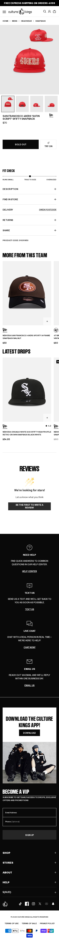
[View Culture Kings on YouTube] (46, 903)
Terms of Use (12, 923)
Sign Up (29, 835)
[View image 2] (22, 104)
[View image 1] (7, 104)
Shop (6, 853)
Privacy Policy (47, 923)
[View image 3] (36, 104)
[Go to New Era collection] (51, 115)
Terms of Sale (29, 923)
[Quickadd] (47, 321)
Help (6, 882)
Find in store (10, 199)
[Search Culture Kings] (45, 11)
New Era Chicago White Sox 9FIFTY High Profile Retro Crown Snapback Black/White (27, 433)
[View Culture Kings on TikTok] (20, 903)
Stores (8, 862)
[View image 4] (51, 104)
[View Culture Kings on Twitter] (40, 903)
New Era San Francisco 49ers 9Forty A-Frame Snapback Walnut (26, 337)
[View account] (49, 11)
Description (10, 189)
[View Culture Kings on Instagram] (33, 903)
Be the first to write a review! (29, 506)
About (7, 872)
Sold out (20, 144)
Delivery (29, 209)
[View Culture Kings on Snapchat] (53, 903)
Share (6, 230)
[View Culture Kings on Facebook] (27, 903)
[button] (54, 11)
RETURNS (8, 220)
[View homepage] (20, 11)
